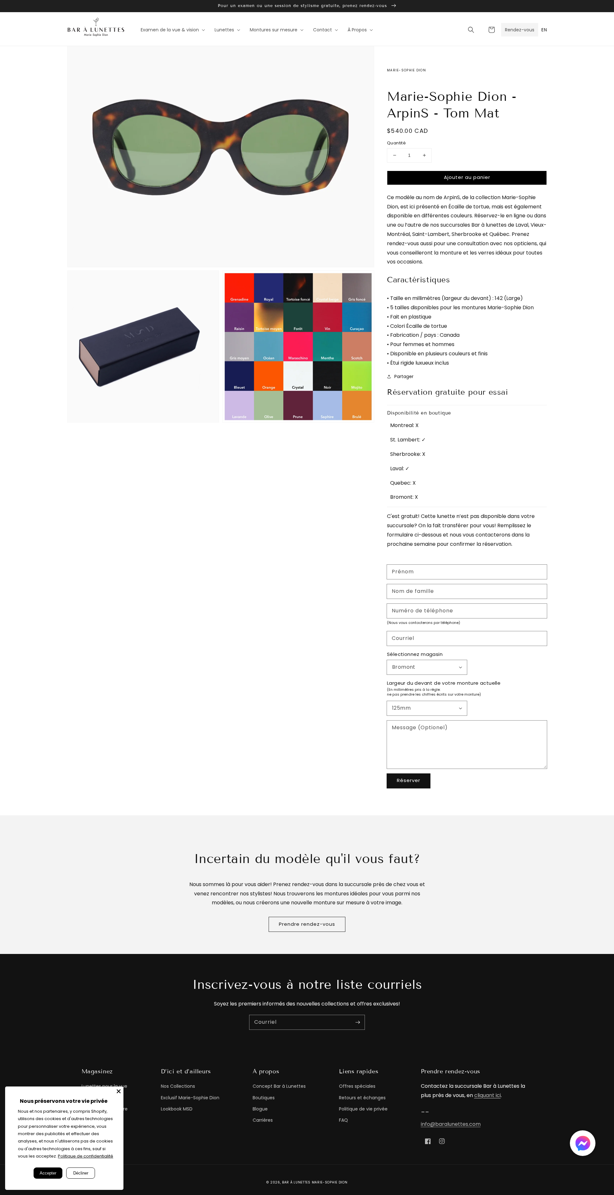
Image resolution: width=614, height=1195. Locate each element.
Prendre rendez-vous (307, 924)
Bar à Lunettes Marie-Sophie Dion (314, 1182)
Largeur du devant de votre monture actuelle (443, 683)
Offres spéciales (357, 1086)
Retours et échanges (362, 1097)
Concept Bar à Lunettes (279, 1086)
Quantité (396, 143)
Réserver (408, 780)
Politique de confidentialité (85, 1156)
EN (544, 30)
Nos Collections (178, 1086)
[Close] (118, 1091)
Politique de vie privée (363, 1109)
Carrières (263, 1120)
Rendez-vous (519, 30)
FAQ (343, 1120)
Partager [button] (403, 376)
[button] (471, 30)
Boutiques (264, 1097)
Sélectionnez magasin (415, 654)
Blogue (260, 1109)
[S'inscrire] (357, 1022)
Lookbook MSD (177, 1109)
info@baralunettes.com (451, 1124)
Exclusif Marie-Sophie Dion (190, 1097)
